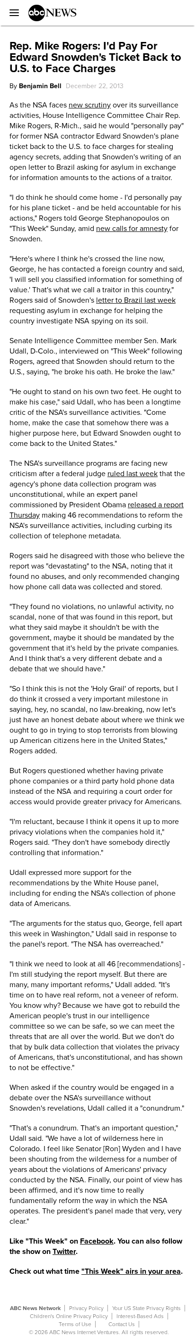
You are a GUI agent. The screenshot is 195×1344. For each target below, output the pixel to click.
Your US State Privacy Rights (146, 1308)
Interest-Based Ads (140, 1316)
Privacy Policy (86, 1308)
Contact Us (121, 1324)
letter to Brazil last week (136, 300)
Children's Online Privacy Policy (69, 1316)
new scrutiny (90, 105)
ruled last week (132, 473)
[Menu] (12, 12)
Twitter (64, 1251)
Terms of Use (75, 1324)
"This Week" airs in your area (131, 1271)
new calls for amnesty (132, 228)
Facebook (97, 1241)
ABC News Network (35, 1308)
